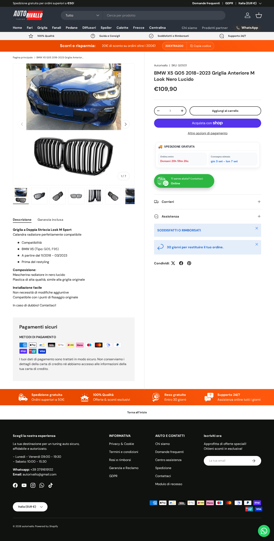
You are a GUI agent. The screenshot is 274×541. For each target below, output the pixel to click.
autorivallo (28, 526)
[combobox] (143, 15)
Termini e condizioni (123, 452)
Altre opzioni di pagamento (207, 133)
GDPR (229, 3)
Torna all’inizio (137, 412)
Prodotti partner (215, 28)
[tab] (22, 219)
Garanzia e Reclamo (123, 468)
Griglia (42, 28)
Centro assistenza (168, 460)
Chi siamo (189, 28)
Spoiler (106, 28)
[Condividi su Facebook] (181, 263)
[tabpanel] (74, 267)
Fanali (56, 28)
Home (17, 28)
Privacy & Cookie (121, 444)
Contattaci (163, 476)
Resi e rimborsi (120, 460)
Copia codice (202, 46)
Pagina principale (23, 57)
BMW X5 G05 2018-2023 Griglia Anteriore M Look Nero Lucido (61, 57)
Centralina (157, 28)
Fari (29, 28)
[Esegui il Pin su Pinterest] (189, 263)
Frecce (138, 28)
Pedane (72, 28)
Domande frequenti (206, 3)
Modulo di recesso (168, 484)
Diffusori (89, 28)
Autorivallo (161, 65)
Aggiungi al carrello (225, 110)
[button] (258, 15)
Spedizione (163, 468)
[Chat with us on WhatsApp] (264, 531)
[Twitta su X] (173, 263)
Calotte (122, 28)
